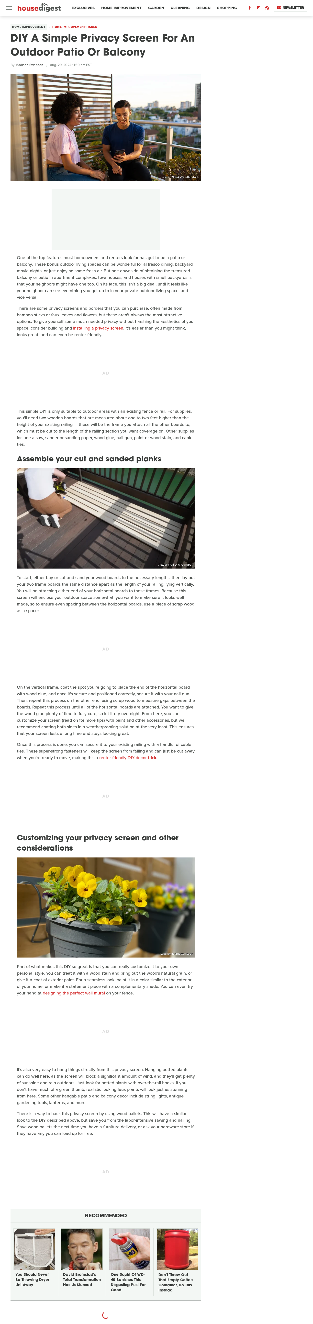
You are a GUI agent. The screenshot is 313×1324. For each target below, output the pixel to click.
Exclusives (83, 8)
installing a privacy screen (98, 328)
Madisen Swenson (29, 65)
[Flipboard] (258, 9)
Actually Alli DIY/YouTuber (175, 564)
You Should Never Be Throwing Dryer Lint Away (32, 1280)
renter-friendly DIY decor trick (127, 757)
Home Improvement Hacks (74, 27)
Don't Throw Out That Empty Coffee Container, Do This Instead (175, 1282)
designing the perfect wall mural (74, 993)
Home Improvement (121, 8)
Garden (156, 8)
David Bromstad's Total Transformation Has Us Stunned (82, 1280)
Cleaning (180, 8)
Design (203, 8)
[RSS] (267, 9)
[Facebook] (250, 9)
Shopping (227, 8)
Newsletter (293, 7)
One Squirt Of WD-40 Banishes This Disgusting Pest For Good (128, 1282)
